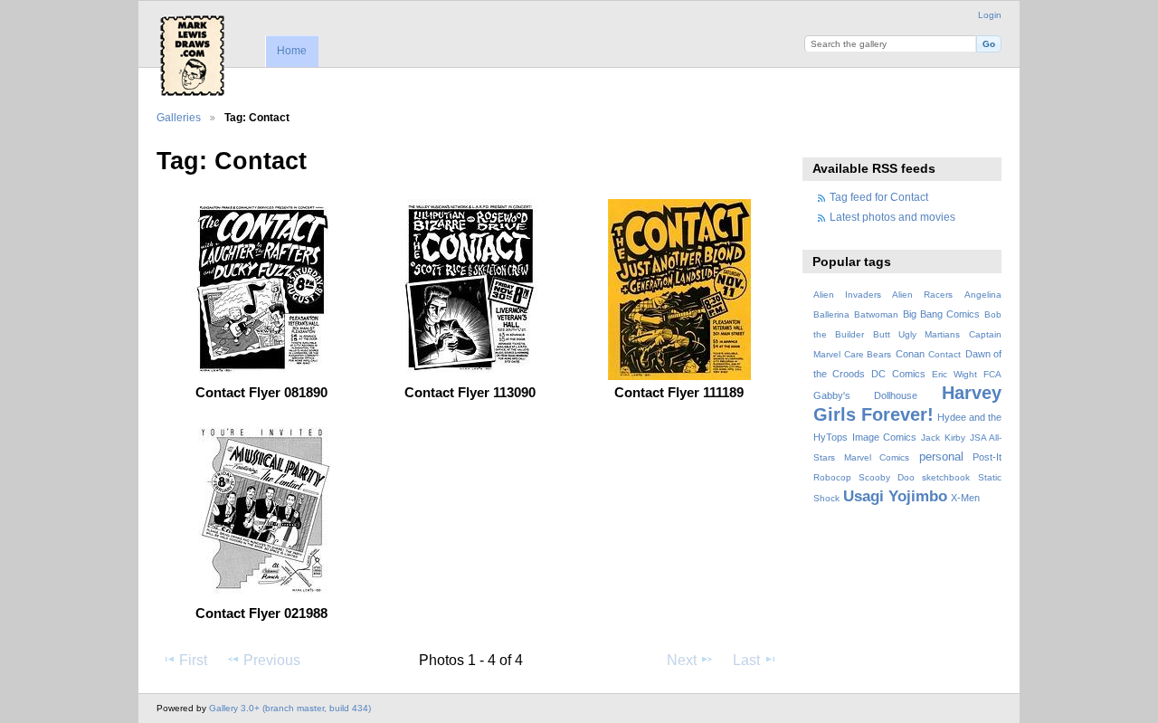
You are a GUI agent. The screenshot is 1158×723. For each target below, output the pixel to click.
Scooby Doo (887, 477)
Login (989, 15)
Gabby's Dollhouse (865, 395)
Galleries (179, 117)
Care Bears (867, 354)
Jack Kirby (942, 437)
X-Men (965, 497)
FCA (992, 374)
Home (292, 50)
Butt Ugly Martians (916, 334)
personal (941, 457)
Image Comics (884, 437)
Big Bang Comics (941, 314)
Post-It (987, 457)
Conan (910, 353)
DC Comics (898, 373)
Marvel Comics (876, 457)
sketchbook (946, 477)
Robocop (832, 477)
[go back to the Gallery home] (193, 55)
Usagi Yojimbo (895, 496)
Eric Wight (954, 374)
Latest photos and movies (892, 217)
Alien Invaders (847, 295)
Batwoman (876, 314)
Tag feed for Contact (879, 197)
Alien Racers (922, 295)
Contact (944, 354)
